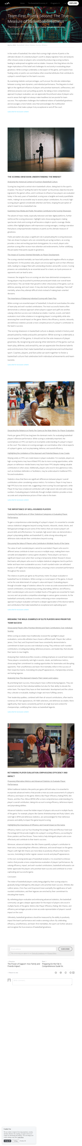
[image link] (7, 3)
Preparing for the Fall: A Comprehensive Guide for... (53, 965)
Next (43, 961)
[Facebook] (56, 973)
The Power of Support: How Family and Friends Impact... (24, 965)
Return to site (13, 973)
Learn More (21, 1137)
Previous (12, 961)
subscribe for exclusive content (18, 111)
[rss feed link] (73, 973)
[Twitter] (61, 973)
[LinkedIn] (66, 973)
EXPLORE (73, 3)
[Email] (71, 973)
